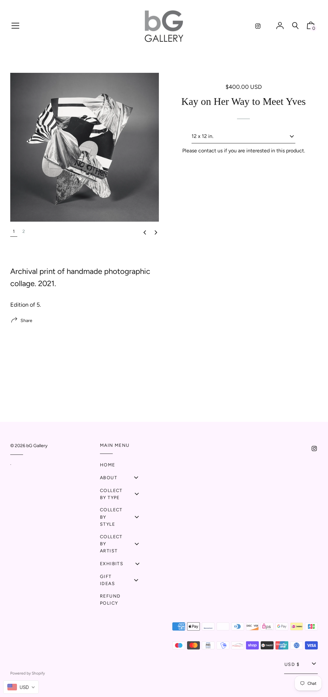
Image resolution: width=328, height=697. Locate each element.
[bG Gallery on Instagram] (257, 26)
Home (107, 465)
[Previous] (144, 232)
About (108, 477)
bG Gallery (36, 445)
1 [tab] (14, 231)
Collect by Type (111, 494)
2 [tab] (23, 231)
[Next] (156, 232)
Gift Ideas (107, 580)
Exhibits (111, 563)
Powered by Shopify (27, 673)
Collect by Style (111, 517)
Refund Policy (110, 599)
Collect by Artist (111, 544)
